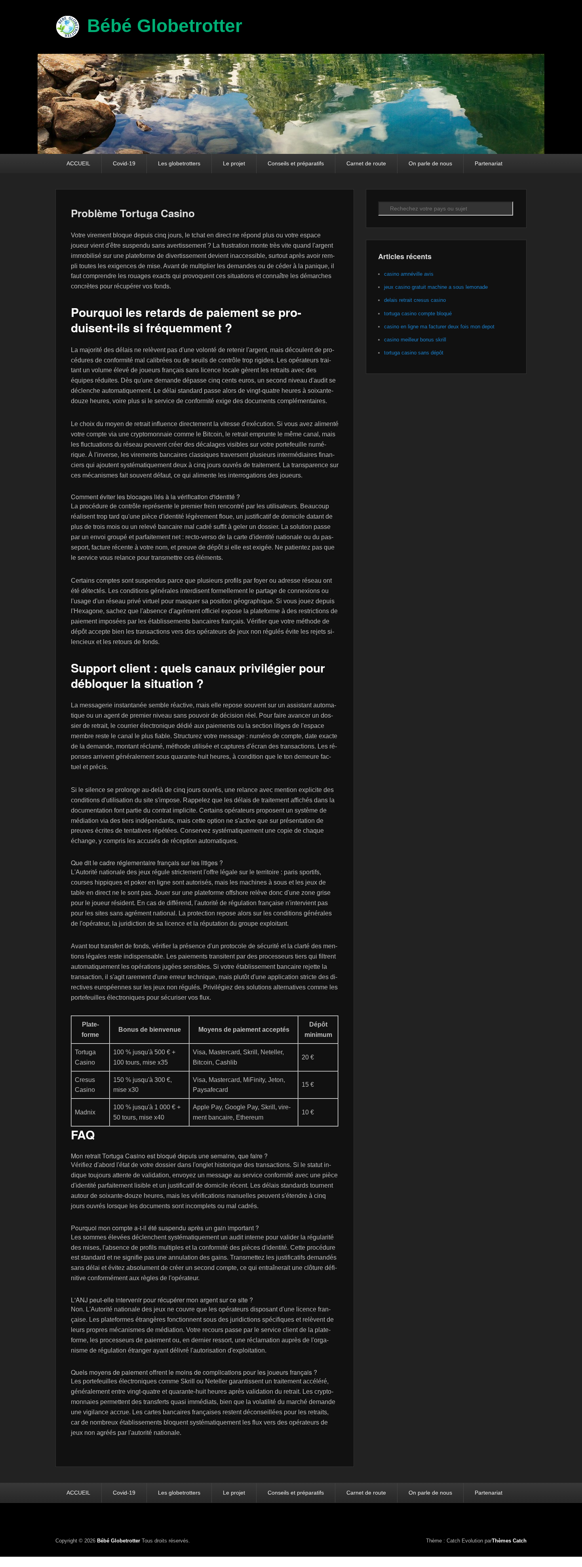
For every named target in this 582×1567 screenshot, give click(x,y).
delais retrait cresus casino (415, 300)
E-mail (520, 1521)
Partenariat (488, 163)
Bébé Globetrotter (164, 25)
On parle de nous (430, 163)
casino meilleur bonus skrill (415, 340)
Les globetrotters (179, 163)
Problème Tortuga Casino (133, 213)
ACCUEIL (78, 163)
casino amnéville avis (409, 274)
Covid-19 (124, 163)
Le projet (234, 163)
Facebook (485, 1521)
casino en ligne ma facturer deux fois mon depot (439, 327)
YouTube (502, 1521)
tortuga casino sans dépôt (413, 353)
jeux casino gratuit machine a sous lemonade (436, 287)
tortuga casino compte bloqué (418, 313)
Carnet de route (366, 163)
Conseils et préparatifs (296, 163)
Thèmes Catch (509, 1541)
